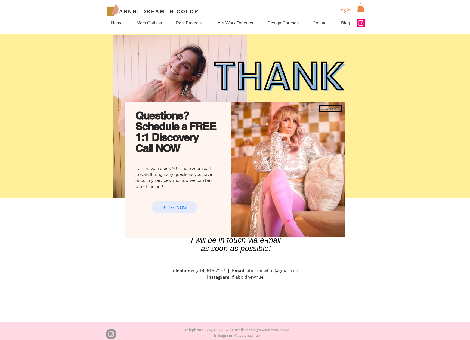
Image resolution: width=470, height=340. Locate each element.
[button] (330, 108)
